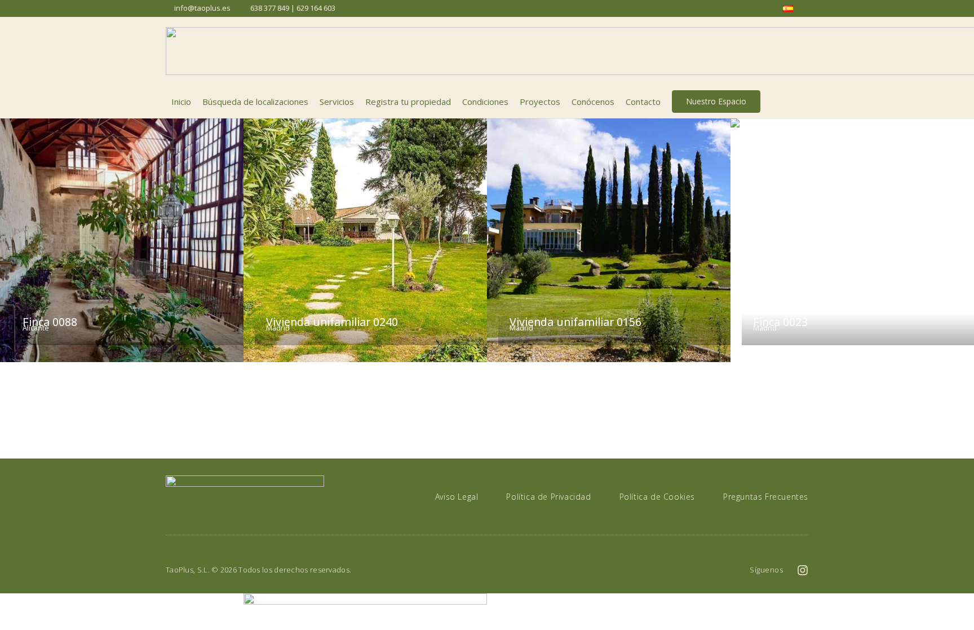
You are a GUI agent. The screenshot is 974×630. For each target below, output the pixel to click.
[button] (802, 101)
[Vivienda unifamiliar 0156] (608, 240)
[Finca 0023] (852, 240)
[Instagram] (802, 570)
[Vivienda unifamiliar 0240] (365, 240)
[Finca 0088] (122, 240)
